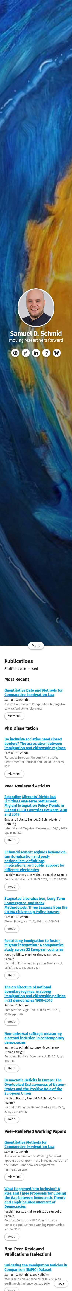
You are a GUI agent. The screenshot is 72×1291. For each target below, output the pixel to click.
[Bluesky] (57, 353)
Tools (61, 1283)
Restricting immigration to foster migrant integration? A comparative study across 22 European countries (34, 945)
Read (11, 840)
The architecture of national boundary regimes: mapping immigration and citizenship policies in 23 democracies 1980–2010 (35, 994)
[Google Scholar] (46, 353)
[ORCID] (15, 353)
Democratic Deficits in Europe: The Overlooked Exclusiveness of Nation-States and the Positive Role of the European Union (35, 1087)
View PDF (14, 716)
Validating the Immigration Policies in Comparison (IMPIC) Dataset (35, 1267)
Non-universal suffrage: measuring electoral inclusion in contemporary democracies (34, 1038)
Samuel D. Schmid (36, 334)
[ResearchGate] (26, 353)
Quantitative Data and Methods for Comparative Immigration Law (33, 692)
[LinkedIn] (36, 353)
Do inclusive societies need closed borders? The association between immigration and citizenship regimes (35, 743)
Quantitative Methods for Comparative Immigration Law (29, 1144)
